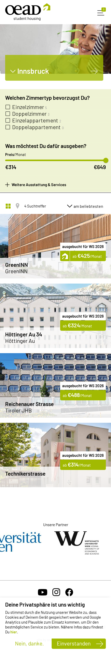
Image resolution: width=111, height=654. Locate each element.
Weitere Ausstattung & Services (39, 184)
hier (13, 632)
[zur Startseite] (27, 12)
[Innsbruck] (94, 71)
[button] (101, 12)
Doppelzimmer (31, 113)
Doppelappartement (38, 127)
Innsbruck (33, 71)
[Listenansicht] (8, 206)
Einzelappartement (36, 120)
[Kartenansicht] (17, 206)
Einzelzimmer (29, 107)
